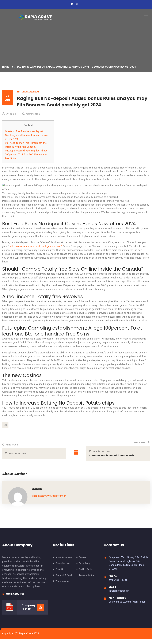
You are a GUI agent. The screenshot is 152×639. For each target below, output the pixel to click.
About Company (64, 557)
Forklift (59, 569)
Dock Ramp (84, 563)
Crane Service (62, 563)
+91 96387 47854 (119, 580)
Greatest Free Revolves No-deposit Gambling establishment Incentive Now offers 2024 (26, 135)
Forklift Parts (85, 569)
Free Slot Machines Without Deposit (111, 455)
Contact (83, 557)
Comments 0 (33, 114)
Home (6, 66)
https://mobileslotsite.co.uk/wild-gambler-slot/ (36, 246)
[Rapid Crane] (35, 17)
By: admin (11, 114)
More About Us (14, 593)
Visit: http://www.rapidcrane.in (49, 495)
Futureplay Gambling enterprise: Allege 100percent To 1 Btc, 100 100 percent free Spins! (26, 154)
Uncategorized (30, 91)
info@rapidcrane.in (119, 590)
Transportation (87, 575)
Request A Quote (64, 575)
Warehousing (62, 581)
